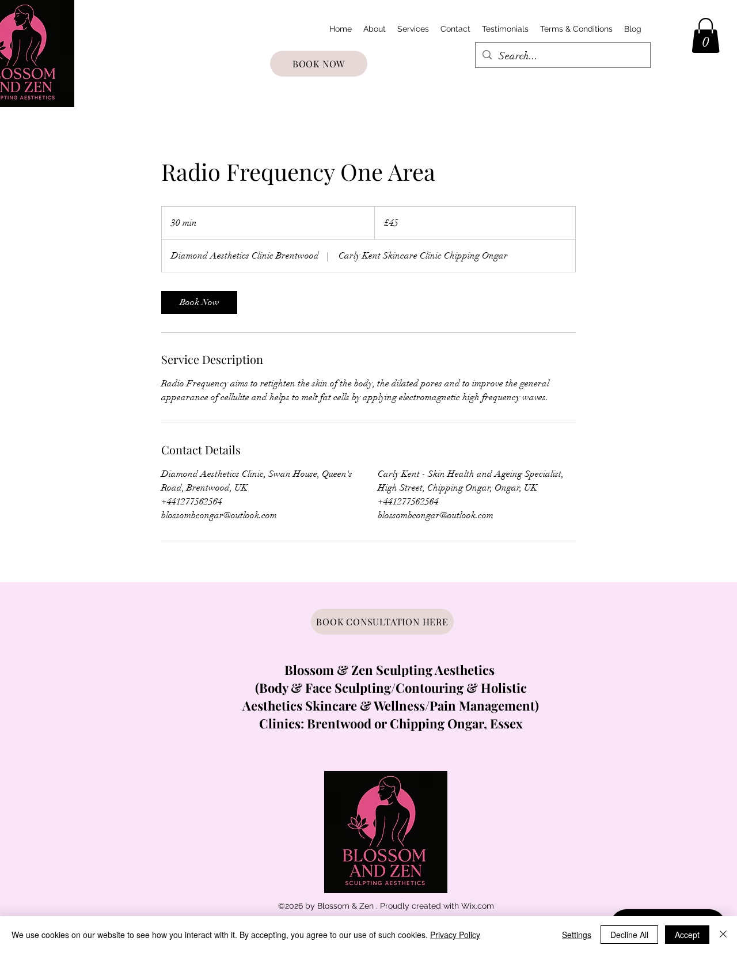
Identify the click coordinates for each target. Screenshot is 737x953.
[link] (199, 302)
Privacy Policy (455, 934)
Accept (687, 934)
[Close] (723, 934)
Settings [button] (576, 934)
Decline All (629, 934)
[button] (705, 35)
